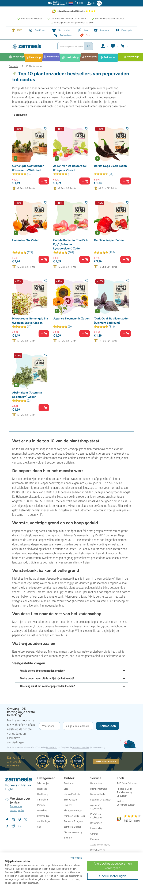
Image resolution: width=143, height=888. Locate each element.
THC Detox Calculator (127, 783)
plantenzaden (102, 622)
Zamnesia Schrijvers (73, 821)
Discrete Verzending (73, 832)
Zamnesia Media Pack (74, 815)
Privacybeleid (51, 747)
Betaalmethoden (98, 794)
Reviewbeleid (96, 828)
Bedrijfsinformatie (98, 788)
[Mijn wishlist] (114, 46)
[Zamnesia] (32, 46)
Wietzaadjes (43, 783)
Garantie (94, 833)
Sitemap (68, 837)
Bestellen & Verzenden (100, 799)
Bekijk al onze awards (106, 761)
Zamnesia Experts (72, 826)
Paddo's (41, 805)
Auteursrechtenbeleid (100, 844)
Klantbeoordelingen (73, 810)
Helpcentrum (96, 783)
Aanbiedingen (43, 821)
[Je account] (104, 46)
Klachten (94, 839)
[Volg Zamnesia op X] (26, 819)
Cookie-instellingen (112, 876)
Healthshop (42, 794)
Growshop (42, 810)
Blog (66, 788)
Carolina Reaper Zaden (109, 240)
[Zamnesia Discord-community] (19, 826)
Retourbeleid (96, 822)
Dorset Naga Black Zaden (110, 166)
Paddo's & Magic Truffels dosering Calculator (125, 792)
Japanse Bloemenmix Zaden (71, 318)
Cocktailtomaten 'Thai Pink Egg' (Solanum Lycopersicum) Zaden (70, 244)
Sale (39, 826)
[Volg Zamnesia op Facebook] (7, 819)
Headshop (42, 788)
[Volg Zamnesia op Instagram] (13, 819)
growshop (68, 630)
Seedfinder (69, 783)
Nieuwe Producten (72, 794)
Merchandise (43, 815)
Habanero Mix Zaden (25, 240)
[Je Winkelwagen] (124, 46)
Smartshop (42, 799)
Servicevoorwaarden (80, 747)
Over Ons (68, 805)
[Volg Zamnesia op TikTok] (7, 826)
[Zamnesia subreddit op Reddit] (13, 826)
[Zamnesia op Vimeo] (19, 819)
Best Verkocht (70, 799)
